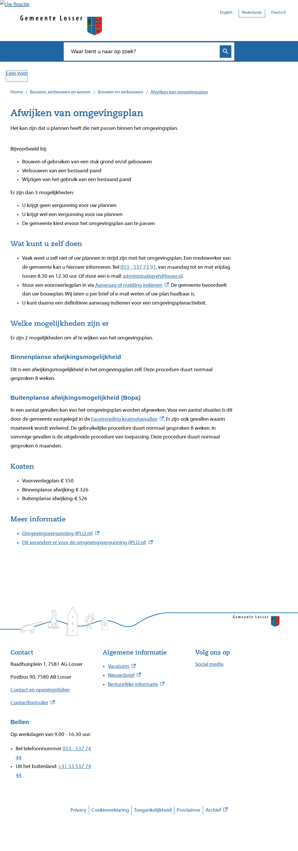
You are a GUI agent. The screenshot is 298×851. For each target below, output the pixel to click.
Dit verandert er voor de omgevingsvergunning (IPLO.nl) (87, 542)
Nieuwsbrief (124, 675)
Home (16, 92)
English (226, 12)
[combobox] (143, 51)
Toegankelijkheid (153, 810)
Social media (209, 664)
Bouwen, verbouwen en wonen (60, 92)
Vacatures (122, 666)
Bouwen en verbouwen (120, 92)
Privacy (78, 810)
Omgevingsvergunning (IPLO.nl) (60, 533)
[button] (14, 4)
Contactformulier (32, 703)
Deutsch (278, 12)
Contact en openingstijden (40, 690)
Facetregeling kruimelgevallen (127, 419)
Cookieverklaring (110, 810)
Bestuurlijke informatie (136, 684)
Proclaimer (189, 810)
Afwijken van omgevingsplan (179, 92)
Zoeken (225, 51)
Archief (216, 811)
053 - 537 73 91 (138, 267)
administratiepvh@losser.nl (152, 276)
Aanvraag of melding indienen (132, 285)
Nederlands (252, 12)
